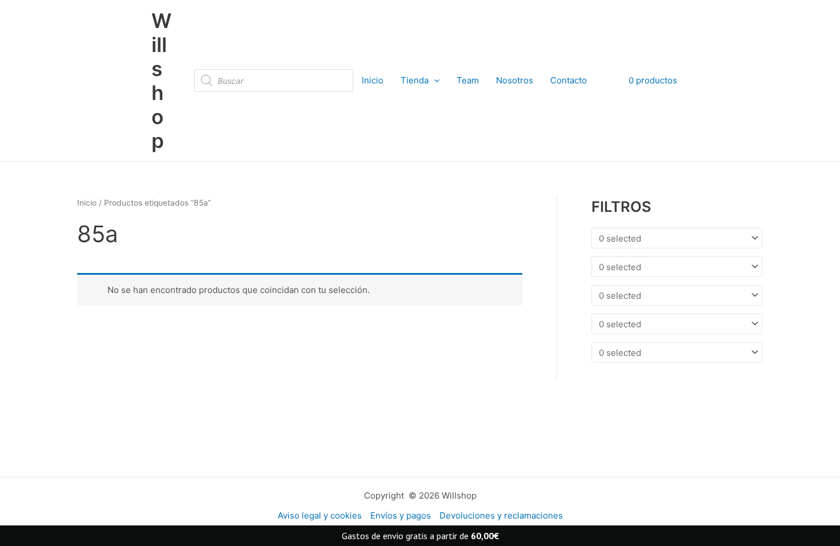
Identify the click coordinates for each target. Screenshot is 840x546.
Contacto (568, 80)
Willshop (161, 80)
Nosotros (514, 80)
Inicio (372, 80)
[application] (434, 80)
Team (468, 80)
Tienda (415, 80)
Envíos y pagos (400, 515)
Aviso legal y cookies (320, 515)
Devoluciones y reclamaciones (501, 515)
